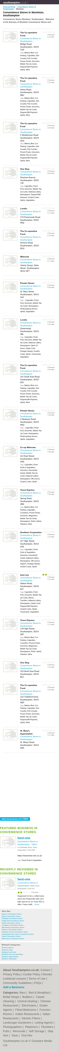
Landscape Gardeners (17, 1022)
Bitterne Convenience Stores (12, 914)
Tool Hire (26, 1035)
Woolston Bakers (8, 947)
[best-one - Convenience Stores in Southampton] (8, 847)
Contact (45, 970)
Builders (27, 996)
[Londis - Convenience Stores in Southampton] (10, 217)
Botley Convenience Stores (11, 916)
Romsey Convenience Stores (12, 929)
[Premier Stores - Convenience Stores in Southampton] (10, 292)
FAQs (37, 982)
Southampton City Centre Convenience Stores (18, 934)
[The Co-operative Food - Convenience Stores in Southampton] (10, 41)
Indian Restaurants (27, 1014)
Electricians (29, 1005)
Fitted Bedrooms (26, 1009)
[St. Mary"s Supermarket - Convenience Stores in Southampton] (10, 740)
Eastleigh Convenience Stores (12, 918)
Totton (34, 844)
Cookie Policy (31, 974)
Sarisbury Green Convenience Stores (15, 932)
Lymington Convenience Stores (12, 925)
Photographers (13, 1026)
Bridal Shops (11, 996)
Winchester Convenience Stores (13, 938)
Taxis (15, 1035)
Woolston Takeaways (9, 959)
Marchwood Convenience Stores (13, 927)
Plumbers (47, 1026)
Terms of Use (37, 978)
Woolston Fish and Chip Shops (12, 954)
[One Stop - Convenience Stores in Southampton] (10, 178)
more (37, 904)
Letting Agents (44, 1022)
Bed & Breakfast (39, 992)
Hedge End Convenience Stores (13, 921)
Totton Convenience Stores (11, 936)
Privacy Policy (12, 974)
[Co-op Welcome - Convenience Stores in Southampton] (10, 456)
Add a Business (13, 987)
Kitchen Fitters (31, 1018)
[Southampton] (28, 4)
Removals (19, 1031)
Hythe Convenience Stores (11, 923)
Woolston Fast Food (9, 952)
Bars (23, 992)
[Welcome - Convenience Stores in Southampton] (10, 266)
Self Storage (37, 1031)
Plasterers (32, 1026)
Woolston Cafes (7, 950)
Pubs (6, 1031)
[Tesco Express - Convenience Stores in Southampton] (10, 499)
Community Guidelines (17, 982)
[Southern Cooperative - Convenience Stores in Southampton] (10, 541)
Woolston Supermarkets (10, 956)
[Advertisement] (29, 784)
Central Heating (27, 1001)
